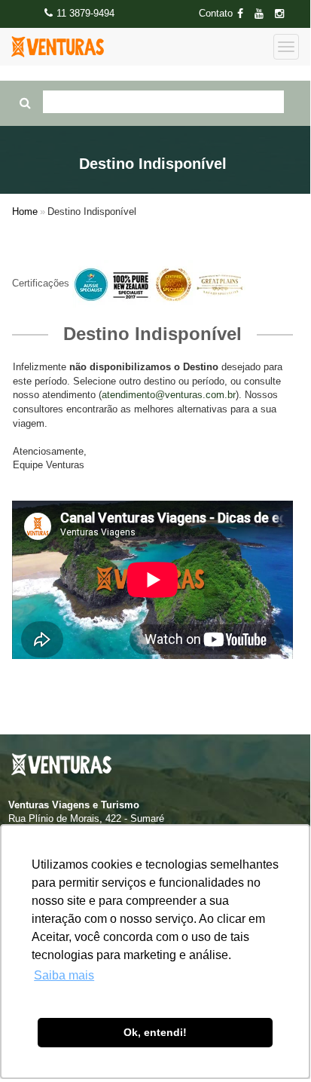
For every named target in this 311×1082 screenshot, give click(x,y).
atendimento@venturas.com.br (169, 394)
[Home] (57, 47)
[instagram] (284, 14)
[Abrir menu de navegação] (286, 47)
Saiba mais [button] (64, 975)
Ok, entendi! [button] (155, 1032)
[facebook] (244, 14)
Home (25, 211)
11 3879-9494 (85, 13)
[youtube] (264, 14)
